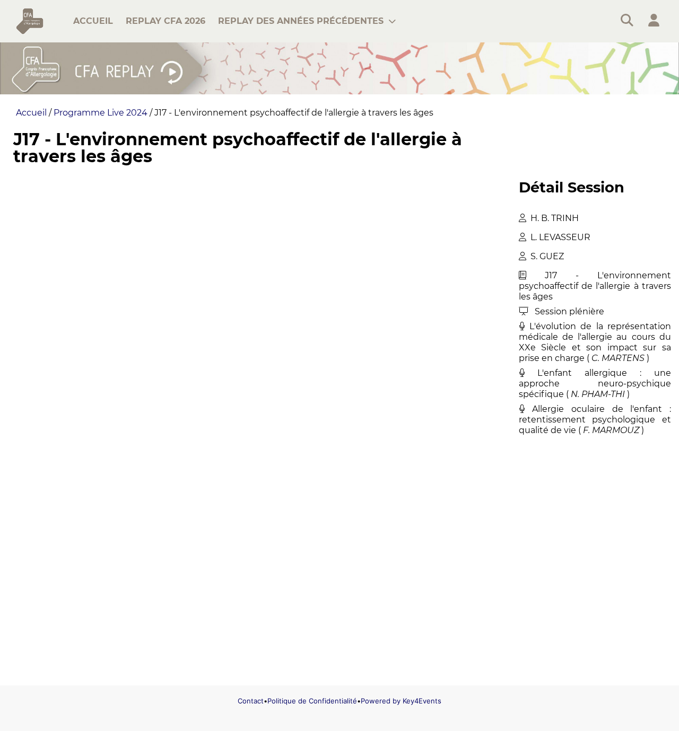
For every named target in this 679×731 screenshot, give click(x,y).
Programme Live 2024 (100, 113)
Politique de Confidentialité (312, 701)
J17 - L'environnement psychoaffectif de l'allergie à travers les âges (293, 113)
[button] (654, 21)
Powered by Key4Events (401, 701)
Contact (251, 701)
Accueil (31, 113)
